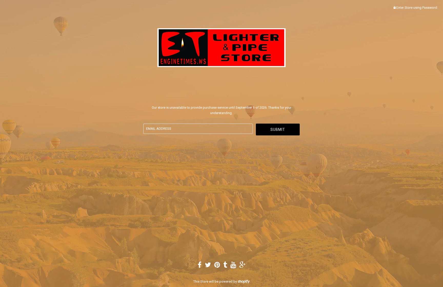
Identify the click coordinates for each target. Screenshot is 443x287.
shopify (244, 282)
